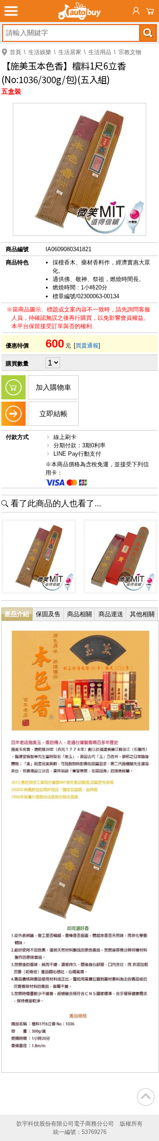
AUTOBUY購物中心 (79, 11)
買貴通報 (87, 345)
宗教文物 (129, 52)
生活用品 (99, 52)
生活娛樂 (39, 52)
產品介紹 (16, 614)
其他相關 (142, 614)
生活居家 (69, 52)
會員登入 (136, 11)
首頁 (15, 52)
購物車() (150, 11)
